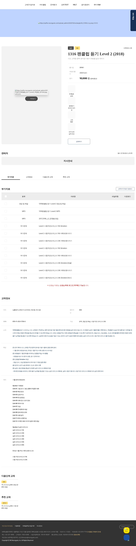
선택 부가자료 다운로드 (125, 189)
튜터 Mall (97, 5)
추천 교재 (66, 177)
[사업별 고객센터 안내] (94, 532)
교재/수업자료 (30, 5)
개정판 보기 (83, 73)
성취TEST (65, 5)
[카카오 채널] (113, 527)
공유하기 (79, 141)
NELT (75, 5)
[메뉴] (131, 4)
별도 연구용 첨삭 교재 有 (125, 153)
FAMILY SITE (125, 527)
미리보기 (33, 99)
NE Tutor (11, 4)
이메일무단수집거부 (28, 526)
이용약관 (17, 526)
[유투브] (117, 527)
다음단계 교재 (48, 177)
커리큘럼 (43, 5)
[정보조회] (77, 534)
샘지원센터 (85, 5)
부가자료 (10, 177)
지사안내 (68, 161)
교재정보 (29, 177)
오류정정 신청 (128, 48)
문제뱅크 (53, 5)
